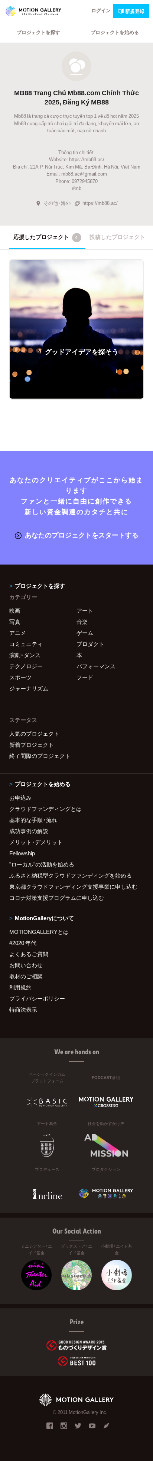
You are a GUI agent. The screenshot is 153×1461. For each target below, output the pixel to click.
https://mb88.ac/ (100, 202)
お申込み (20, 797)
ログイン (101, 10)
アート (84, 610)
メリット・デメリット (36, 842)
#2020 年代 (22, 943)
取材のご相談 (26, 976)
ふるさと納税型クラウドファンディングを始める (70, 875)
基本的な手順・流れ (33, 820)
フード (84, 677)
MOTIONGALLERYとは (39, 932)
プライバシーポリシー (37, 998)
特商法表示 (23, 1009)
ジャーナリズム (28, 688)
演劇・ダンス (24, 655)
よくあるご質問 (28, 954)
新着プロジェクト (31, 745)
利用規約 (20, 987)
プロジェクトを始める (115, 32)
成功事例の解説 (28, 831)
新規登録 (134, 10)
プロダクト (90, 644)
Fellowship (22, 853)
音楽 (82, 622)
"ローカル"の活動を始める (41, 864)
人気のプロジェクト (34, 733)
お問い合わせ (26, 965)
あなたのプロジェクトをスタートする (82, 535)
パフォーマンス (95, 666)
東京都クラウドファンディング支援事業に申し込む (73, 886)
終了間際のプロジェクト (40, 756)
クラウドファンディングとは (45, 809)
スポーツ (20, 677)
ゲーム (84, 633)
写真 (14, 622)
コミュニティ (26, 644)
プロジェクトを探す (38, 32)
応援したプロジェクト (45, 237)
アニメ (17, 633)
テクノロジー (26, 666)
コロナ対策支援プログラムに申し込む (56, 897)
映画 (14, 610)
